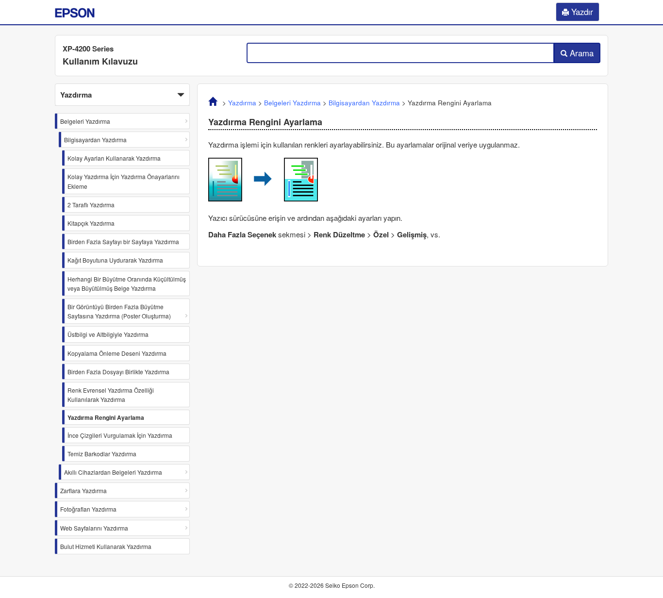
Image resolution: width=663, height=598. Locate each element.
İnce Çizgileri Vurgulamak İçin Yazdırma (119, 435)
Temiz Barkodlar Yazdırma (101, 453)
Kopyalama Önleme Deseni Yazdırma (116, 353)
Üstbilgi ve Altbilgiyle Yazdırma (108, 334)
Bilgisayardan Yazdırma (95, 139)
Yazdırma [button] (76, 94)
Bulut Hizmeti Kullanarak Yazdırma (105, 546)
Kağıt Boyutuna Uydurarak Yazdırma (115, 260)
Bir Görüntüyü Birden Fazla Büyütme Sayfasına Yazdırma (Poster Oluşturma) (119, 311)
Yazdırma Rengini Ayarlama (105, 417)
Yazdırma (242, 102)
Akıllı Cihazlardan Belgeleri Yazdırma (113, 472)
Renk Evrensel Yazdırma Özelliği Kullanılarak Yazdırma (110, 394)
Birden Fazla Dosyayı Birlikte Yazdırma (118, 371)
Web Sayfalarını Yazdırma (94, 528)
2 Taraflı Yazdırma (91, 204)
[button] (122, 94)
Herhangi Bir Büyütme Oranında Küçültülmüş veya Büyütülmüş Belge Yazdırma (126, 283)
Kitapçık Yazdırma (91, 223)
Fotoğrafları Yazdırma (88, 509)
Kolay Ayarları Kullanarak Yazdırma (114, 158)
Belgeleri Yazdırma (85, 121)
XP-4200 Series (88, 48)
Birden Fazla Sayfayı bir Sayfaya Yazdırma (123, 241)
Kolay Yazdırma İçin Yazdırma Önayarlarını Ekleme (123, 181)
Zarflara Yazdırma (83, 490)
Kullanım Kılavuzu (100, 61)
